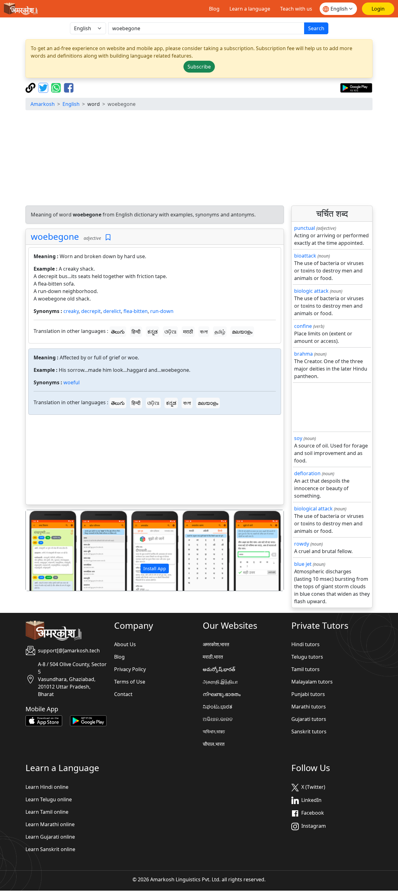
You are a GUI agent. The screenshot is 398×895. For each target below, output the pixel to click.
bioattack (305, 255)
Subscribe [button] (199, 66)
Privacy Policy (130, 669)
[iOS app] (43, 720)
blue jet (303, 564)
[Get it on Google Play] (356, 87)
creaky (71, 311)
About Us (125, 644)
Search (316, 28)
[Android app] (88, 720)
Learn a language (249, 8)
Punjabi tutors (308, 694)
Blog (214, 8)
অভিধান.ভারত (214, 731)
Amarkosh (42, 104)
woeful (71, 382)
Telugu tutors (307, 656)
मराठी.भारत (213, 656)
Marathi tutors (308, 706)
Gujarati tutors (308, 719)
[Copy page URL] (31, 87)
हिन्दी (136, 331)
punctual (304, 228)
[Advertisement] (155, 460)
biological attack (313, 508)
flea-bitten (135, 311)
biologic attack (311, 290)
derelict (112, 311)
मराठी (188, 331)
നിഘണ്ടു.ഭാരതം (222, 694)
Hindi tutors (305, 644)
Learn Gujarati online (50, 836)
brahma (303, 353)
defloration (307, 473)
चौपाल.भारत (213, 744)
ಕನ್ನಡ (152, 331)
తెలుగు (118, 331)
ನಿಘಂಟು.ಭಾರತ (217, 706)
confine (303, 326)
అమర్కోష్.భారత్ (219, 669)
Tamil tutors (305, 669)
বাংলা (204, 331)
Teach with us (296, 8)
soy (298, 438)
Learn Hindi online (46, 787)
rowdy (301, 543)
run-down (162, 311)
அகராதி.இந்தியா (220, 681)
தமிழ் (220, 331)
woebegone (55, 236)
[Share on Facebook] (69, 87)
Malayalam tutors (312, 681)
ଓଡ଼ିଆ (170, 331)
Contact (123, 694)
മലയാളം (242, 331)
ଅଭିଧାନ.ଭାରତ (218, 719)
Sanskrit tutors (308, 731)
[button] (45, 550)
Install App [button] (154, 568)
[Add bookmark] (108, 237)
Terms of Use (129, 681)
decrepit (91, 311)
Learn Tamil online (46, 811)
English (71, 104)
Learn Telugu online (48, 799)
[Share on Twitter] (44, 87)
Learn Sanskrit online (50, 849)
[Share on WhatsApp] (56, 87)
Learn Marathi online (50, 824)
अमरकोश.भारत (216, 644)
